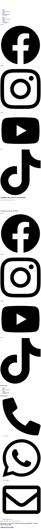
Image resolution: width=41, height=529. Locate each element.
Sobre (4, 10)
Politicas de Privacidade (7, 527)
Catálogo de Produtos (6, 11)
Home (4, 9)
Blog (3, 12)
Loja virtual (4, 15)
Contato (4, 13)
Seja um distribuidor (6, 14)
